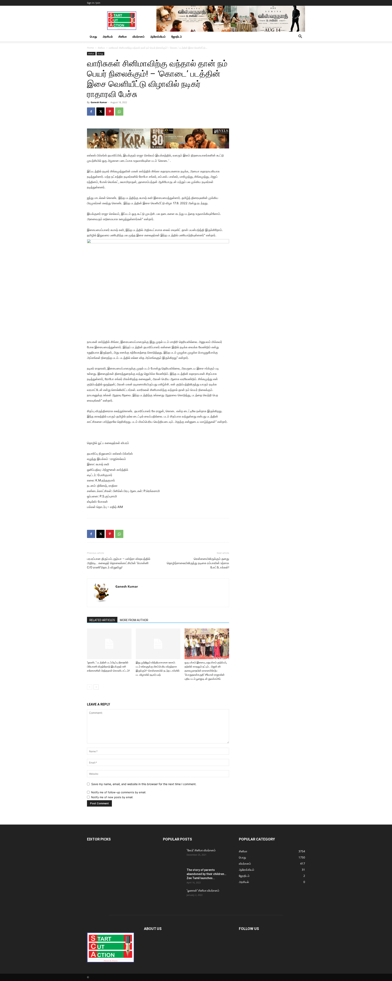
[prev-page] (89, 687)
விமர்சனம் (139, 36)
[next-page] (96, 687)
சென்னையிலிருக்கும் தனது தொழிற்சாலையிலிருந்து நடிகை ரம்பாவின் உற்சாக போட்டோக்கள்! (198, 563)
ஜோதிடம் (176, 36)
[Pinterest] (110, 111)
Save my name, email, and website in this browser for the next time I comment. (143, 784)
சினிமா (122, 36)
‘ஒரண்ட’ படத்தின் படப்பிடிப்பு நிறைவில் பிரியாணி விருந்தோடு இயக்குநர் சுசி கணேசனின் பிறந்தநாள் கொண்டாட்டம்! (108, 666)
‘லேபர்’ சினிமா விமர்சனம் (201, 850)
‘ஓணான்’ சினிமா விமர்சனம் (203, 890)
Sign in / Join (93, 2)
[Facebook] (91, 111)
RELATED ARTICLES (102, 620)
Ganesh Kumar (99, 102)
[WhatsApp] (119, 111)
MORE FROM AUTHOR (134, 620)
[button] (300, 37)
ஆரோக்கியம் (158, 36)
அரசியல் (108, 36)
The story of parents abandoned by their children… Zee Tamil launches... (206, 874)
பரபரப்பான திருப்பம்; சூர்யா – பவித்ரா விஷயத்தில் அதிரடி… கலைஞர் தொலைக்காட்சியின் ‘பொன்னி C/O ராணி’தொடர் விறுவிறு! (118, 563)
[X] (100, 111)
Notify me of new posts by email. (112, 797)
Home (90, 47)
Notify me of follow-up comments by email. (118, 792)
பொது (93, 36)
